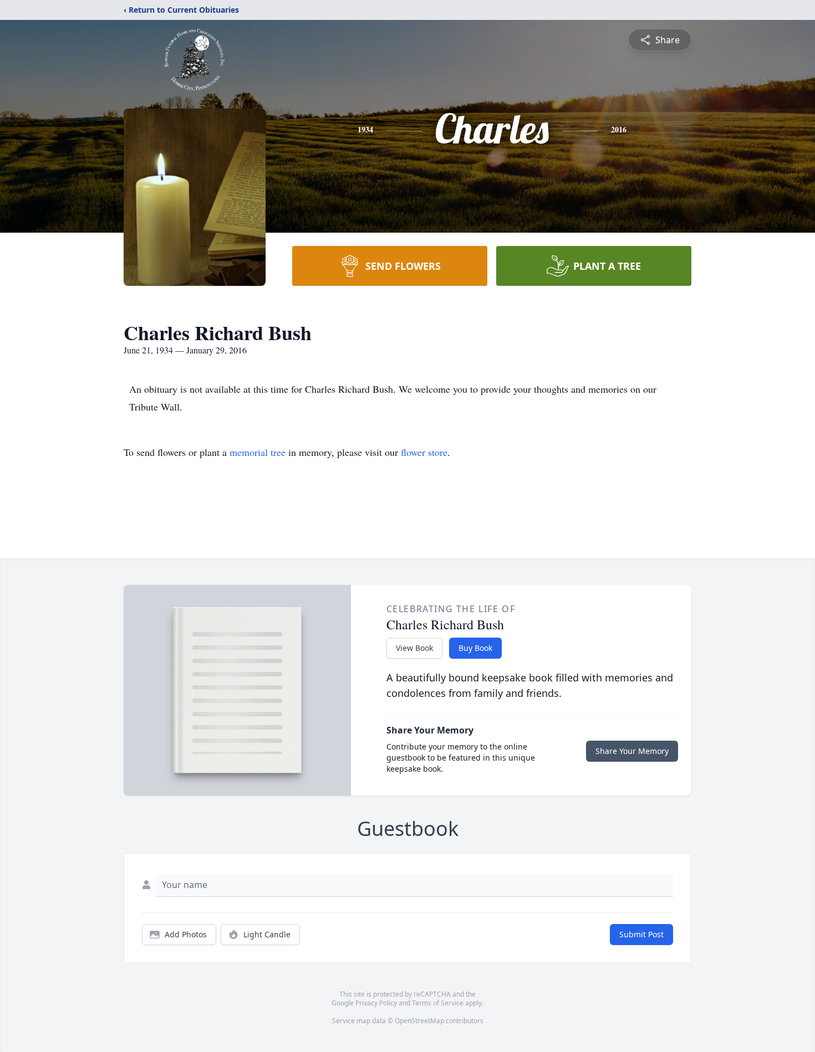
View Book (414, 648)
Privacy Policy (376, 1003)
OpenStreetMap (419, 1020)
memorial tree (258, 452)
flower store (424, 452)
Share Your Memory (632, 751)
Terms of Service (437, 1003)
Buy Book (475, 648)
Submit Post (641, 934)
